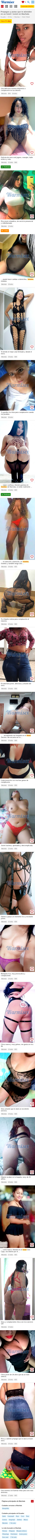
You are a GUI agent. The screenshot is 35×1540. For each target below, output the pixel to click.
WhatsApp (5, 1534)
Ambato (19, 1519)
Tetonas (4, 1531)
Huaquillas (5, 1508)
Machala (4, 1523)
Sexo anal (5, 1537)
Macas (26, 1519)
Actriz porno (23, 1534)
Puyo (17, 1516)
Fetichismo (14, 1534)
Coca (22, 1516)
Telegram (12, 1531)
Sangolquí (12, 1519)
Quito (4, 1516)
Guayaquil (11, 1516)
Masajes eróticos (22, 1531)
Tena (27, 1516)
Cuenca (4, 1519)
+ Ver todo (12, 1523)
